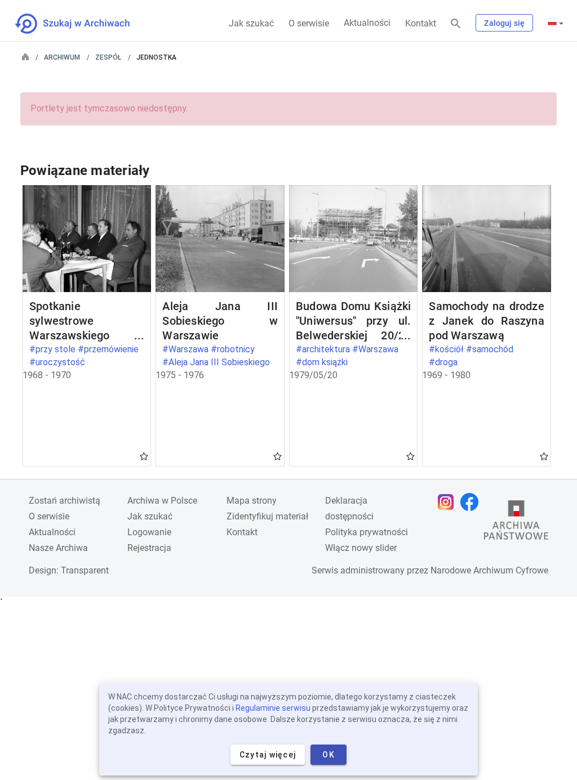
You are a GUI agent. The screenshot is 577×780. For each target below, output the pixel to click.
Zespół (108, 57)
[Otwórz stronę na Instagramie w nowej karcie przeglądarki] (448, 502)
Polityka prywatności (366, 532)
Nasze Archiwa (58, 548)
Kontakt (420, 23)
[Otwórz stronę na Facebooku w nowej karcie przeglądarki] (472, 502)
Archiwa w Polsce (162, 500)
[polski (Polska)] (555, 23)
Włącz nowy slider (361, 548)
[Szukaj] (455, 24)
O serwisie (308, 23)
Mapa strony (252, 500)
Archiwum (62, 57)
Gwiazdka (144, 455)
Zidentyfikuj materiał (267, 516)
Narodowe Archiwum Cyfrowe (489, 570)
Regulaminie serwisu (273, 707)
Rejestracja (149, 548)
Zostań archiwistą (64, 500)
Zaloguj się (504, 23)
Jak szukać (251, 23)
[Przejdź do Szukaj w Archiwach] (83, 23)
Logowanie (149, 532)
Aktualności (367, 22)
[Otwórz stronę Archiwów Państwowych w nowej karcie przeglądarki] (516, 523)
